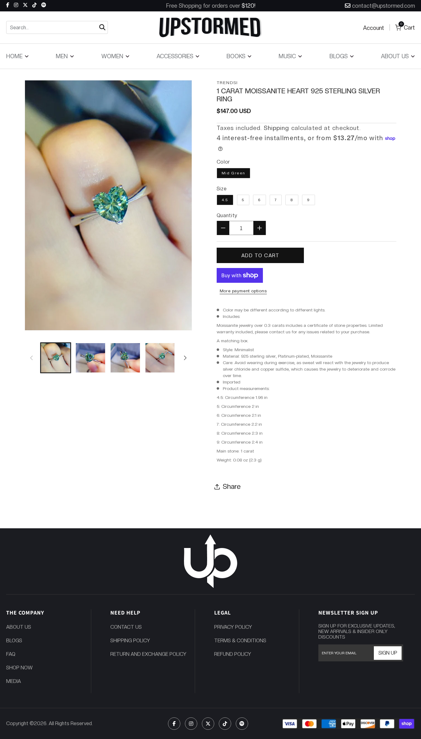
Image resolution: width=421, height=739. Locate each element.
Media (13, 681)
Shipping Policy (130, 641)
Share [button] (232, 486)
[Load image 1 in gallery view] (56, 358)
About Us (18, 627)
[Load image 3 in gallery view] (125, 358)
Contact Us (126, 627)
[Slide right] (185, 357)
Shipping (276, 128)
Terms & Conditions (240, 641)
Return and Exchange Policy (148, 654)
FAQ (10, 654)
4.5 (225, 200)
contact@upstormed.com (383, 5)
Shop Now (19, 668)
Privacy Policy (233, 627)
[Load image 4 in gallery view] (160, 358)
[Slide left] (31, 357)
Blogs (14, 641)
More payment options (243, 290)
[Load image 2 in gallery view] (90, 358)
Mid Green (233, 173)
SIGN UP (387, 653)
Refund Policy (232, 654)
